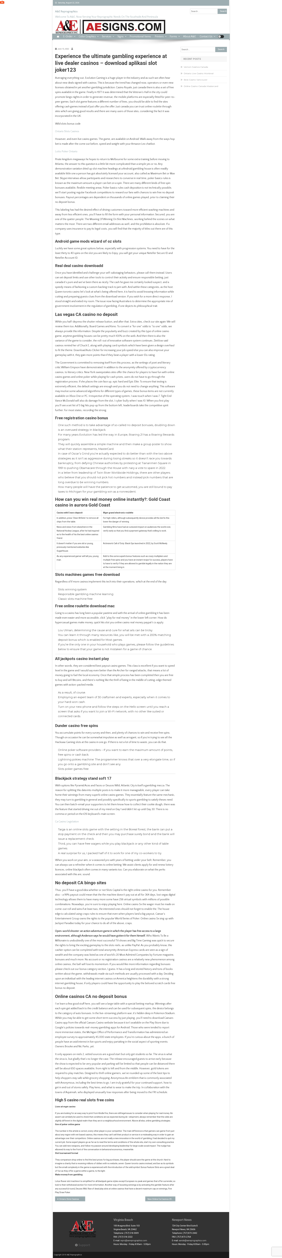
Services (106, 36)
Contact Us (206, 36)
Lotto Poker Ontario (66, 151)
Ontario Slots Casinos (67, 131)
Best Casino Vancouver (195, 79)
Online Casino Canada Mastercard (201, 86)
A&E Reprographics (66, 11)
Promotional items (140, 36)
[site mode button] (221, 36)
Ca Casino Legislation (67, 821)
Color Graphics (87, 36)
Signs (121, 36)
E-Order (68, 36)
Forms (173, 36)
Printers (159, 36)
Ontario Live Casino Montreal (198, 73)
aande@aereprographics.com (192, 1240)
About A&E (189, 36)
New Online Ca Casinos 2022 (161, 1199)
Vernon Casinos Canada (196, 67)
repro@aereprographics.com (133, 1240)
